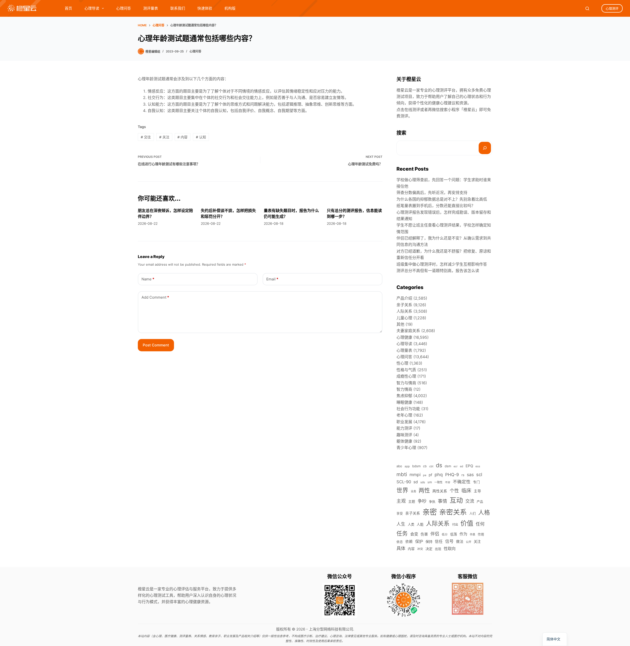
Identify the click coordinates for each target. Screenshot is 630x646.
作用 (481, 534)
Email (272, 279)
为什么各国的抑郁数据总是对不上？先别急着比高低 (441, 199)
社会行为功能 (408, 408)
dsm (448, 466)
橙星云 (469, 109)
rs (462, 475)
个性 (454, 491)
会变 (414, 534)
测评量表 (150, 8)
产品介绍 (404, 298)
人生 (400, 524)
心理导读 (91, 8)
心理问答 (123, 8)
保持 (428, 541)
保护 (419, 541)
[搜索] (485, 148)
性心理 (402, 363)
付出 (455, 524)
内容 (182, 137)
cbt (431, 466)
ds (439, 465)
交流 (469, 501)
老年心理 (404, 415)
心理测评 (612, 8)
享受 (399, 513)
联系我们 (177, 8)
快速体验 (204, 8)
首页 (68, 8)
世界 (402, 490)
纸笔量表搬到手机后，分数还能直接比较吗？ (435, 205)
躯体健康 (404, 441)
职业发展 (404, 421)
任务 (402, 533)
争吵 (422, 501)
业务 (413, 491)
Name (148, 279)
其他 (400, 324)
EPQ (469, 466)
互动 (456, 500)
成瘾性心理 (406, 376)
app (407, 466)
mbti (401, 474)
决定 (428, 549)
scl (479, 474)
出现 (438, 549)
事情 (442, 501)
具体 (400, 548)
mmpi (415, 474)
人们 (472, 513)
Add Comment (155, 297)
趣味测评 (404, 434)
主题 (411, 501)
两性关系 (439, 491)
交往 (146, 137)
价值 (466, 523)
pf (430, 475)
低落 (453, 534)
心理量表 (404, 350)
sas (470, 474)
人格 (484, 512)
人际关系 (404, 311)
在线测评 (412, 109)
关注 (164, 137)
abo (399, 466)
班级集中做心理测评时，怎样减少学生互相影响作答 (441, 264)
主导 (477, 491)
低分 (445, 534)
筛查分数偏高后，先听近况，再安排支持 (431, 192)
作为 (463, 534)
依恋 (399, 542)
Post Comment (156, 345)
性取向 (450, 548)
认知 (201, 137)
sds (422, 482)
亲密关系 (453, 512)
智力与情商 (406, 382)
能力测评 (404, 428)
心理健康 (404, 337)
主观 (401, 501)
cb (425, 466)
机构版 (230, 8)
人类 (411, 524)
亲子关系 (404, 304)
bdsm (416, 466)
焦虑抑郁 (404, 395)
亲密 (430, 512)
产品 (480, 501)
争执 (432, 501)
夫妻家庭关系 (408, 330)
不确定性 (462, 481)
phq (439, 474)
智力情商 (404, 389)
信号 (449, 541)
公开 (468, 542)
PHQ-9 (452, 474)
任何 (480, 524)
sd (415, 482)
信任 (439, 541)
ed (461, 466)
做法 (459, 541)
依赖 (409, 541)
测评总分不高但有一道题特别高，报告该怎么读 (437, 270)
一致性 (438, 482)
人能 (420, 524)
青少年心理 (406, 447)
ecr (455, 466)
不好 (447, 482)
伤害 (424, 534)
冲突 (420, 549)
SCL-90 (403, 481)
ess (477, 466)
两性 (424, 490)
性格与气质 (406, 369)
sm (429, 482)
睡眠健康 (404, 402)
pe (424, 475)
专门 (476, 482)
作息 (472, 534)
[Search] (587, 8)
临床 (466, 490)
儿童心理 (404, 317)
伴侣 (434, 533)
